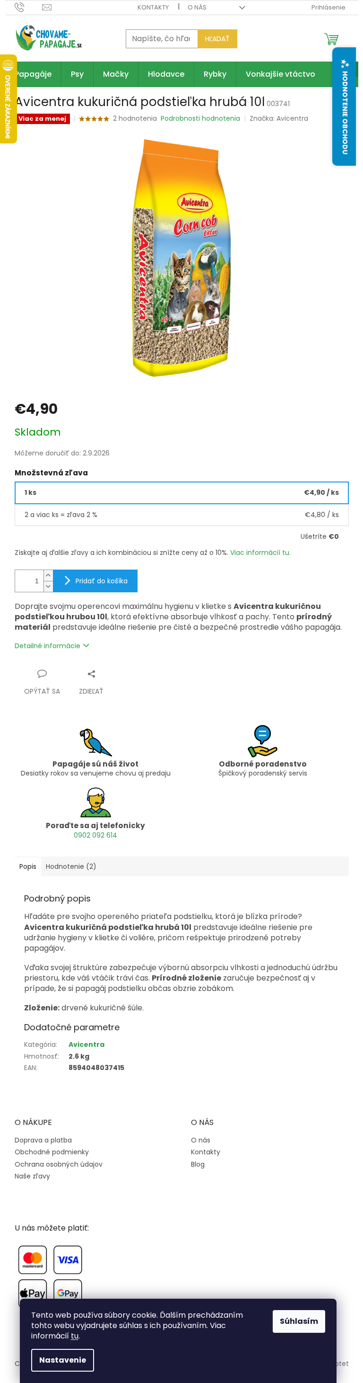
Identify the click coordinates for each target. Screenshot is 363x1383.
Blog (198, 1164)
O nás (197, 7)
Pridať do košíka (102, 581)
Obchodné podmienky (52, 1152)
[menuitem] (33, 74)
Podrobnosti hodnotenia (200, 118)
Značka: (279, 118)
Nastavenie (62, 1360)
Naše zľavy (32, 1176)
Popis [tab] (27, 866)
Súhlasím (299, 1321)
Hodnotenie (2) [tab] (71, 866)
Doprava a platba (43, 1140)
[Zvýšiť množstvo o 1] (48, 575)
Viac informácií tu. (260, 552)
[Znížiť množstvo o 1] (48, 586)
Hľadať (217, 39)
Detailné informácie (47, 646)
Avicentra (86, 1044)
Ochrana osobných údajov (59, 1164)
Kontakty (153, 7)
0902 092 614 (95, 835)
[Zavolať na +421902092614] (29, 6)
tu (74, 1335)
